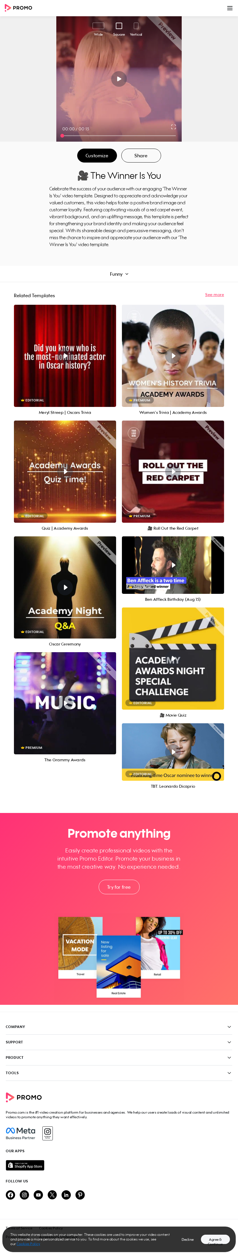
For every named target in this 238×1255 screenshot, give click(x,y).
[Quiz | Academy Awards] (65, 472)
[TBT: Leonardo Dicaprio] (173, 752)
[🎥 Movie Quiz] (173, 658)
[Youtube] (38, 1195)
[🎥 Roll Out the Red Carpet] (173, 472)
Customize (97, 155)
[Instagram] (47, 1133)
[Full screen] (173, 127)
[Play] (119, 79)
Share (141, 155)
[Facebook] (20, 1133)
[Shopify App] (119, 1165)
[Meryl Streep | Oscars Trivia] (65, 356)
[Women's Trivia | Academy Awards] (173, 356)
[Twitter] (52, 1195)
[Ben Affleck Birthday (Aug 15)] (173, 565)
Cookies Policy (28, 1244)
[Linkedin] (66, 1195)
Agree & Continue (215, 1240)
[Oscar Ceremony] (65, 587)
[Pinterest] (80, 1195)
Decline (188, 1239)
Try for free (119, 887)
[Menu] (230, 8)
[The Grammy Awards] (65, 703)
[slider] (62, 136)
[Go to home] (20, 8)
